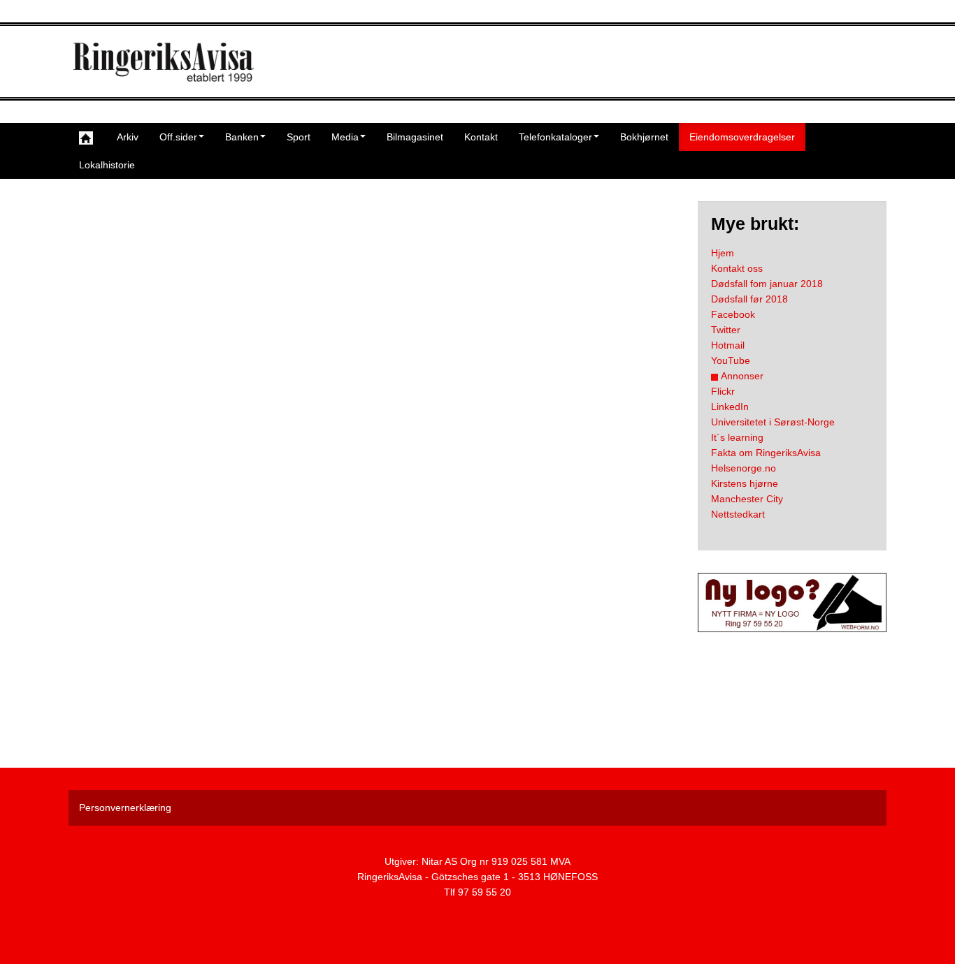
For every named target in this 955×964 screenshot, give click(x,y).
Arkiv (127, 137)
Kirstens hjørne (744, 483)
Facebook (733, 314)
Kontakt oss (737, 268)
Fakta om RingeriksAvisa (766, 452)
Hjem (722, 252)
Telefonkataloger (555, 137)
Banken (242, 137)
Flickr (723, 391)
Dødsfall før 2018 (749, 299)
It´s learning (737, 437)
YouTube (730, 360)
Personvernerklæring (125, 807)
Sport (298, 137)
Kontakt (481, 137)
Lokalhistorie (107, 164)
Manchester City (747, 498)
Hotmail (728, 345)
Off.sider (178, 137)
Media (345, 137)
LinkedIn (730, 406)
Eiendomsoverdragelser (742, 137)
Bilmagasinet (415, 137)
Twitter (725, 329)
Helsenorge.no (743, 468)
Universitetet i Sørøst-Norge (773, 422)
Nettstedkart (738, 514)
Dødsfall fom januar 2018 (767, 283)
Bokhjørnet (644, 137)
